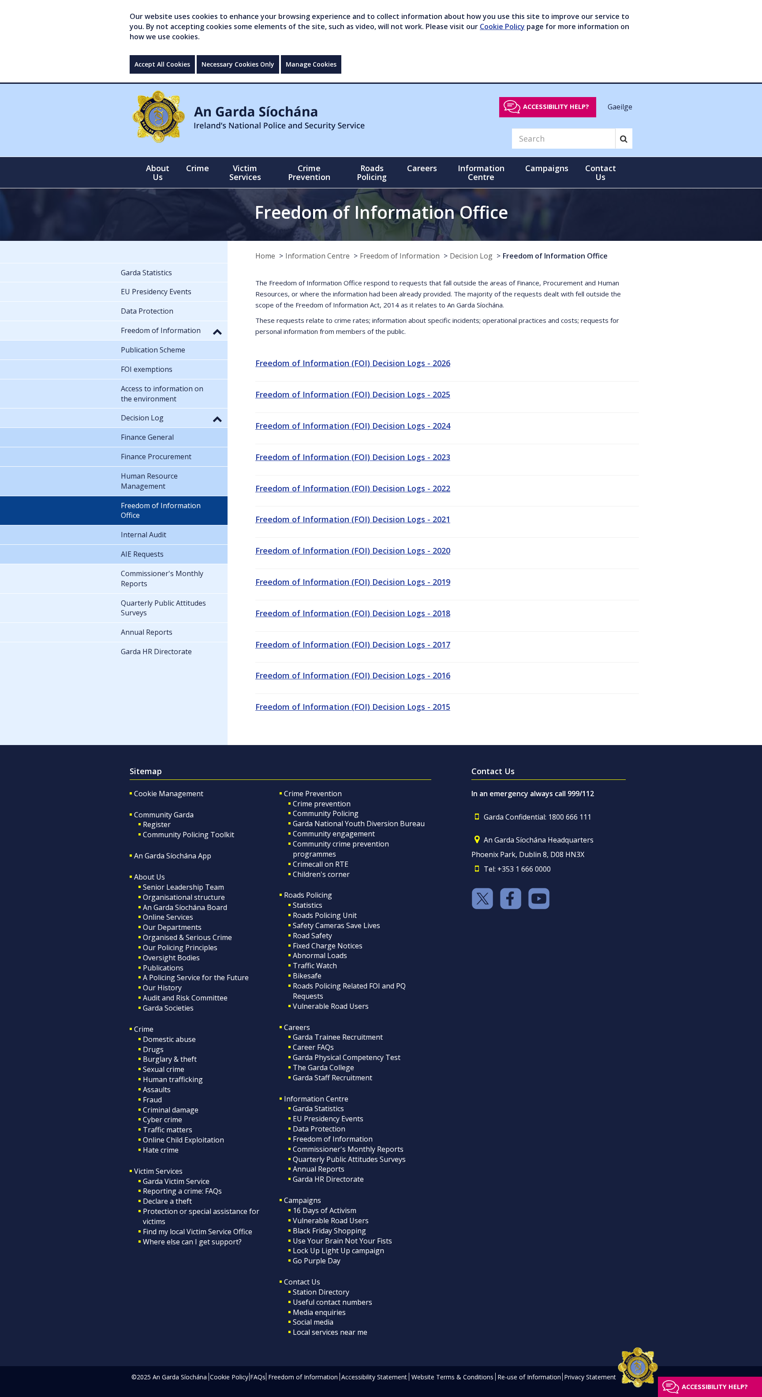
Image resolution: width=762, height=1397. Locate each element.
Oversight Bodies (171, 958)
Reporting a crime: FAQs (182, 1191)
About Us (149, 877)
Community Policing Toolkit (188, 834)
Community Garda (164, 815)
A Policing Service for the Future (196, 977)
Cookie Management (168, 793)
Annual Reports (318, 1169)
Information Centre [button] (481, 172)
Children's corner (321, 874)
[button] (217, 331)
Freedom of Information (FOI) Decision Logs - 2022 (352, 488)
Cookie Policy (502, 26)
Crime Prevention (313, 793)
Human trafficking (173, 1079)
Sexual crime (163, 1069)
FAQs (257, 1377)
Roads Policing (308, 895)
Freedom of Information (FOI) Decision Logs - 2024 (352, 425)
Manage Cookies (311, 64)
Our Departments (172, 927)
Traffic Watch (315, 965)
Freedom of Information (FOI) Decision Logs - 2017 (352, 644)
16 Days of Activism (324, 1210)
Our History (162, 988)
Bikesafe (307, 976)
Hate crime (161, 1150)
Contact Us (302, 1282)
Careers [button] (422, 168)
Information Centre (317, 256)
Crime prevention (322, 804)
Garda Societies (168, 1008)
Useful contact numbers (332, 1302)
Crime (143, 1029)
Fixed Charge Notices (327, 946)
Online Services (168, 917)
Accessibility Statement (374, 1377)
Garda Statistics (318, 1108)
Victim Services (158, 1171)
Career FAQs (313, 1047)
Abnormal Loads (320, 955)
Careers (297, 1027)
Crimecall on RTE (320, 864)
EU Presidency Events (328, 1119)
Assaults (157, 1089)
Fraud (152, 1100)
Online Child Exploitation (183, 1140)
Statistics (307, 905)
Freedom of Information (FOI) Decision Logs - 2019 (352, 582)
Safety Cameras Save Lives (336, 925)
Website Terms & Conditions (452, 1377)
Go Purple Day (316, 1261)
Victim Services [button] (245, 172)
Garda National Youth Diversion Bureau (359, 823)
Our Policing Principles (180, 947)
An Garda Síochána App (172, 856)
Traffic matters (167, 1130)
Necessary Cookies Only (238, 64)
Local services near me (330, 1332)
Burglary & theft (170, 1059)
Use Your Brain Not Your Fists (342, 1241)
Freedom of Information (400, 256)
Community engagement (334, 834)
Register (157, 824)
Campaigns (302, 1200)
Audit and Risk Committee (185, 998)
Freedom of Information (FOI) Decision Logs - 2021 (352, 519)
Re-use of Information (529, 1377)
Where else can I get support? (192, 1242)
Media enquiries (319, 1312)
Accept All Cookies (162, 64)
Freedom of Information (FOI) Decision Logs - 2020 (352, 550)
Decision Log (471, 256)
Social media (313, 1322)
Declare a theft (167, 1201)
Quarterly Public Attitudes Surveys (349, 1159)
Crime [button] (197, 168)
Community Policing (326, 813)
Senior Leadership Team (183, 887)
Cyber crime (162, 1119)
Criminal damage (170, 1110)
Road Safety (312, 935)
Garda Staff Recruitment (332, 1077)
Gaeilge (620, 106)
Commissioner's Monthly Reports (348, 1149)
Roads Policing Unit (325, 915)
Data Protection (319, 1129)
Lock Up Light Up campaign (338, 1250)
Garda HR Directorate (328, 1179)
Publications (163, 968)
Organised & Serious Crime (187, 937)
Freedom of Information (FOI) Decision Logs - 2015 (352, 706)
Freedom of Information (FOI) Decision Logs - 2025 (352, 394)
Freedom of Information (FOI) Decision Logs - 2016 (352, 675)
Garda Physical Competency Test (346, 1057)
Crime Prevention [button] (309, 172)
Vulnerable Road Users (331, 1006)
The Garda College (323, 1067)
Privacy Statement (590, 1377)
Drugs (153, 1049)
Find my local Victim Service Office (197, 1231)
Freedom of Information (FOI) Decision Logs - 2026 (352, 363)
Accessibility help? (556, 106)
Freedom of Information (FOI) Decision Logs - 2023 (352, 457)
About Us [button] (157, 172)
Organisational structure (184, 897)
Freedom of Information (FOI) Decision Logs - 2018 (352, 613)
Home (265, 256)
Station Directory (321, 1292)
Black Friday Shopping (329, 1231)
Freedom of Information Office (555, 256)
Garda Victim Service (176, 1181)
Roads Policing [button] (372, 172)
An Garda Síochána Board (185, 907)
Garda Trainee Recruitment (338, 1037)
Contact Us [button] (600, 172)
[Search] (623, 138)
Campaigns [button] (546, 168)
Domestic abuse (169, 1039)
